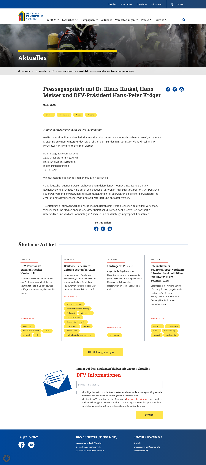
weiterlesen (26, 318)
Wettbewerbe (72, 331)
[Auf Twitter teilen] (175, 89)
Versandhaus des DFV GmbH (89, 443)
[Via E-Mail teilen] (181, 89)
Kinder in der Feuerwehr (76, 322)
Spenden (112, 4)
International (86, 313)
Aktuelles (43, 71)
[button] (6, 458)
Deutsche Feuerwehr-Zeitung (78, 308)
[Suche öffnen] (183, 20)
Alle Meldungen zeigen (101, 352)
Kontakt (137, 443)
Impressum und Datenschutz (147, 446)
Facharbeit (71, 313)
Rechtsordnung (141, 450)
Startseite (25, 71)
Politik (47, 331)
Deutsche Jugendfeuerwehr (88, 446)
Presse (78, 115)
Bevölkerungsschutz (74, 304)
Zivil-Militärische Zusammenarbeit (80, 335)
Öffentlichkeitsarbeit (31, 331)
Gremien (49, 115)
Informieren (156, 4)
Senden (149, 414)
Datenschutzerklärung (136, 399)
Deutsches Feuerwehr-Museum (90, 450)
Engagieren (142, 4)
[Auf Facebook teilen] (168, 89)
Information (64, 115)
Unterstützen (126, 4)
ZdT (37, 335)
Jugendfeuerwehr (74, 317)
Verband (91, 115)
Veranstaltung (72, 326)
